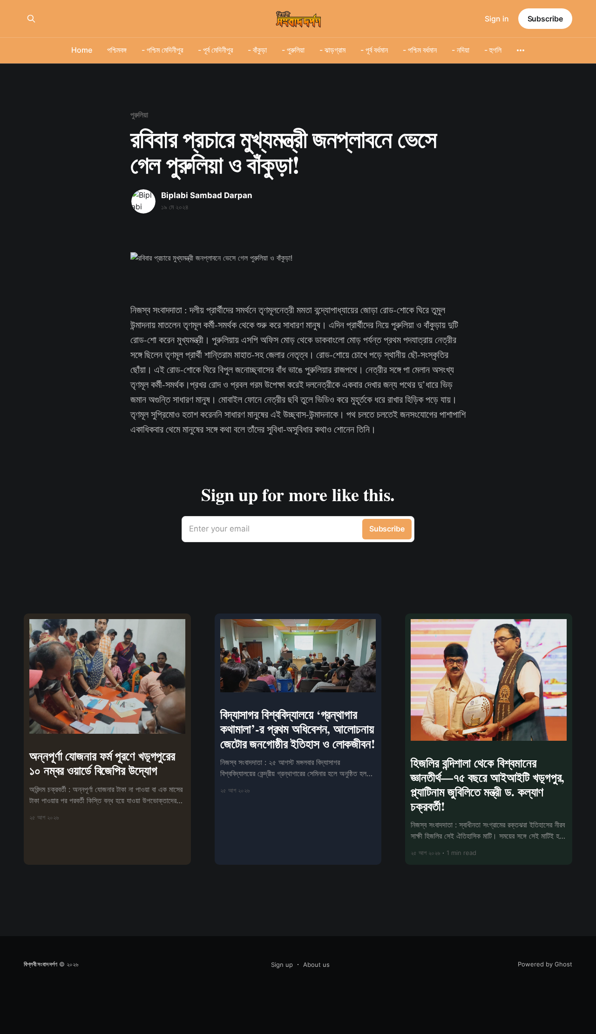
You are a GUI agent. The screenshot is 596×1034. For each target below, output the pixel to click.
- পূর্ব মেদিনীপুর (215, 50)
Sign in (497, 18)
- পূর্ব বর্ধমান (374, 50)
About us (316, 964)
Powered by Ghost (545, 964)
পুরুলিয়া (139, 114)
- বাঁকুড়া (257, 50)
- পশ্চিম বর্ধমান (420, 50)
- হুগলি (492, 50)
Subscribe (545, 18)
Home (81, 50)
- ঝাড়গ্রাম (332, 50)
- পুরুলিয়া (293, 50)
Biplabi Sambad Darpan (206, 195)
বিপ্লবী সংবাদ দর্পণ (40, 964)
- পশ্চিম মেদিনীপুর (162, 50)
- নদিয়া (460, 50)
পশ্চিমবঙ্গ (117, 50)
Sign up (282, 964)
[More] (521, 50)
